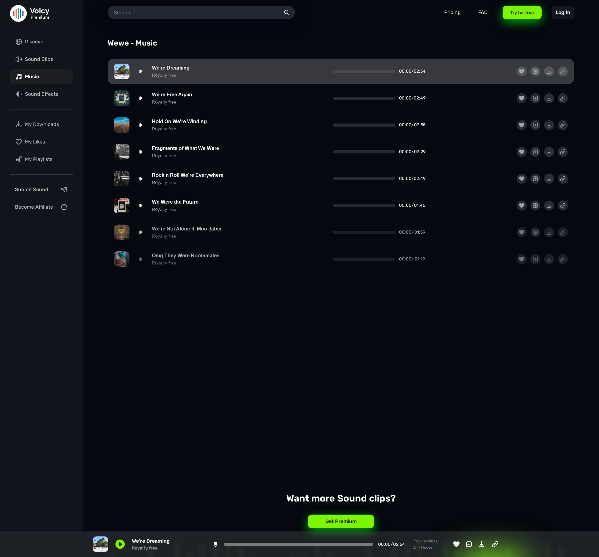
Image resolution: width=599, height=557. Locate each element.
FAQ (483, 12)
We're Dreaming (171, 67)
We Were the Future (175, 202)
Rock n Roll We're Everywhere (187, 175)
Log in (563, 12)
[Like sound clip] (522, 71)
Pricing (452, 12)
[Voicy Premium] (18, 13)
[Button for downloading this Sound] (549, 71)
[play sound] (141, 71)
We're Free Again (172, 94)
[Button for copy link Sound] (563, 71)
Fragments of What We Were (185, 148)
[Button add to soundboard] (535, 71)
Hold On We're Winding (179, 121)
